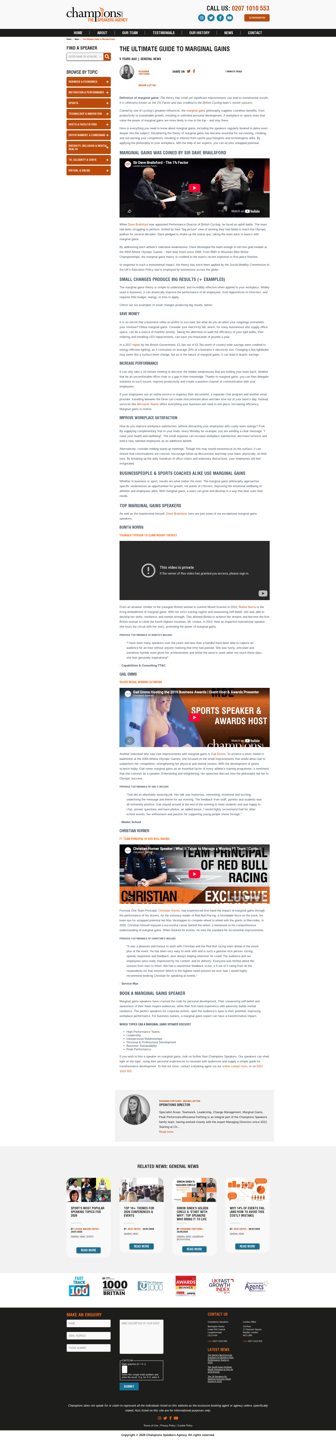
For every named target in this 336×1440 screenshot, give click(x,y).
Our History (199, 33)
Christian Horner (169, 910)
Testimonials (164, 33)
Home (78, 33)
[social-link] (159, 1418)
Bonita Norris (247, 607)
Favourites (258, 17)
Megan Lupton (147, 85)
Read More (88, 1250)
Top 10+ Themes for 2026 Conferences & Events (139, 1211)
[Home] (97, 14)
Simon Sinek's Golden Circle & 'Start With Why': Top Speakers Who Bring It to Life (192, 1213)
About (102, 33)
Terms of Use (151, 1425)
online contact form (234, 1066)
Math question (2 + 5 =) (134, 1364)
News (228, 33)
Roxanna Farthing (144, 72)
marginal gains (195, 110)
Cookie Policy (185, 1425)
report (136, 344)
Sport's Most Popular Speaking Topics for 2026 (87, 1211)
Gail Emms (218, 754)
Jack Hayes (134, 1229)
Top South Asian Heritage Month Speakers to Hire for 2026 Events (220, 1369)
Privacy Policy (168, 1425)
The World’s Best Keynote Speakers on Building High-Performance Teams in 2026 (221, 1359)
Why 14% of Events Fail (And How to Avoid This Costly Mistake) (247, 1211)
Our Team (130, 33)
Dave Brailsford (138, 224)
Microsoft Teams (148, 404)
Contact (255, 33)
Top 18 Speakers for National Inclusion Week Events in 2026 (219, 1379)
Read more (166, 1131)
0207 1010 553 (251, 8)
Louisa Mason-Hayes (86, 1229)
